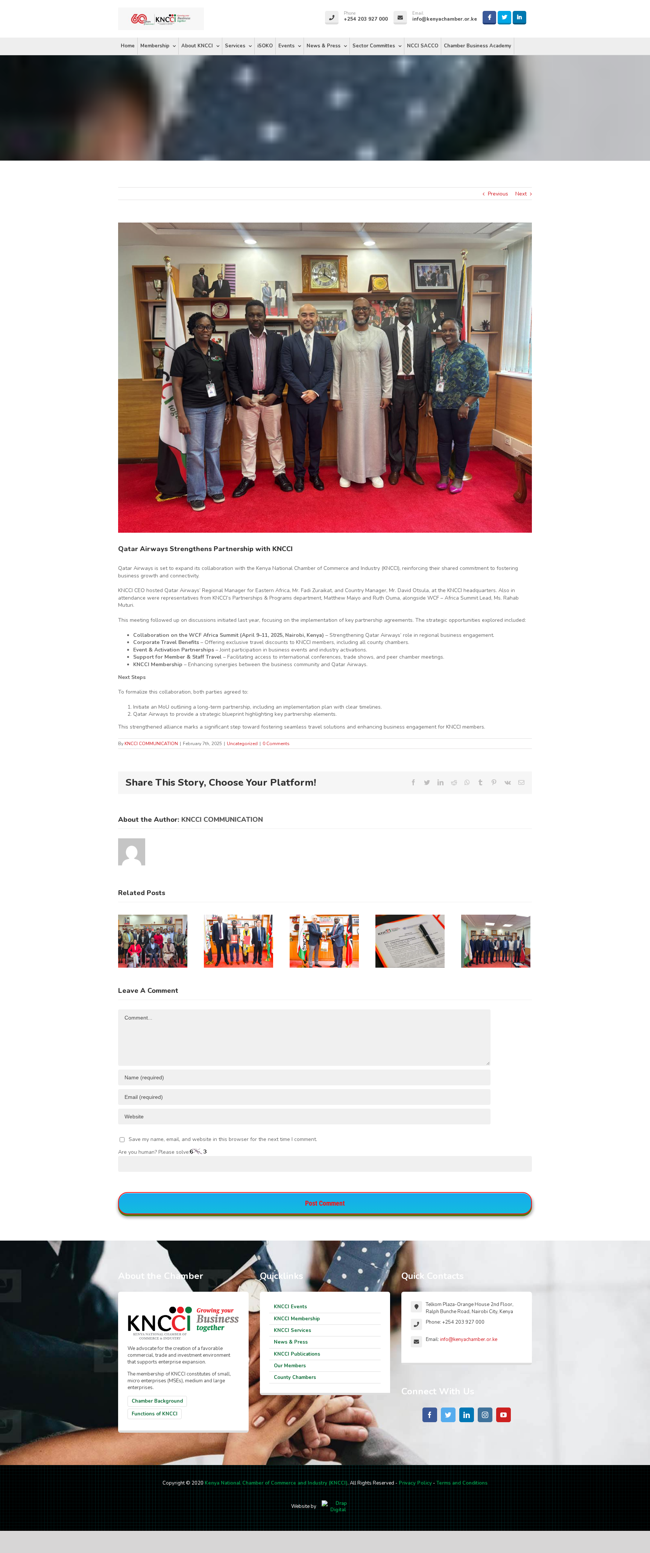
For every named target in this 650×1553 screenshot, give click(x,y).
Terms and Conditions (461, 1483)
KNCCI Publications (297, 1354)
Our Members (290, 1365)
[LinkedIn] (466, 1415)
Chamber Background (157, 1401)
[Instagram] (485, 1415)
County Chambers (295, 1377)
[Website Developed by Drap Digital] (338, 1506)
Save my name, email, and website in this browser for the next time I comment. (223, 1139)
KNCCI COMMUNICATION (151, 744)
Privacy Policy (415, 1483)
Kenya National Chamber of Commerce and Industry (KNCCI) (276, 1483)
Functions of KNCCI (155, 1414)
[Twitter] (448, 1415)
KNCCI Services (292, 1330)
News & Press (291, 1342)
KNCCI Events (290, 1306)
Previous (498, 193)
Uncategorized (242, 744)
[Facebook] (429, 1415)
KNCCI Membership (297, 1318)
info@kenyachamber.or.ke (468, 1339)
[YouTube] (503, 1415)
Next (521, 193)
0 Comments (276, 744)
